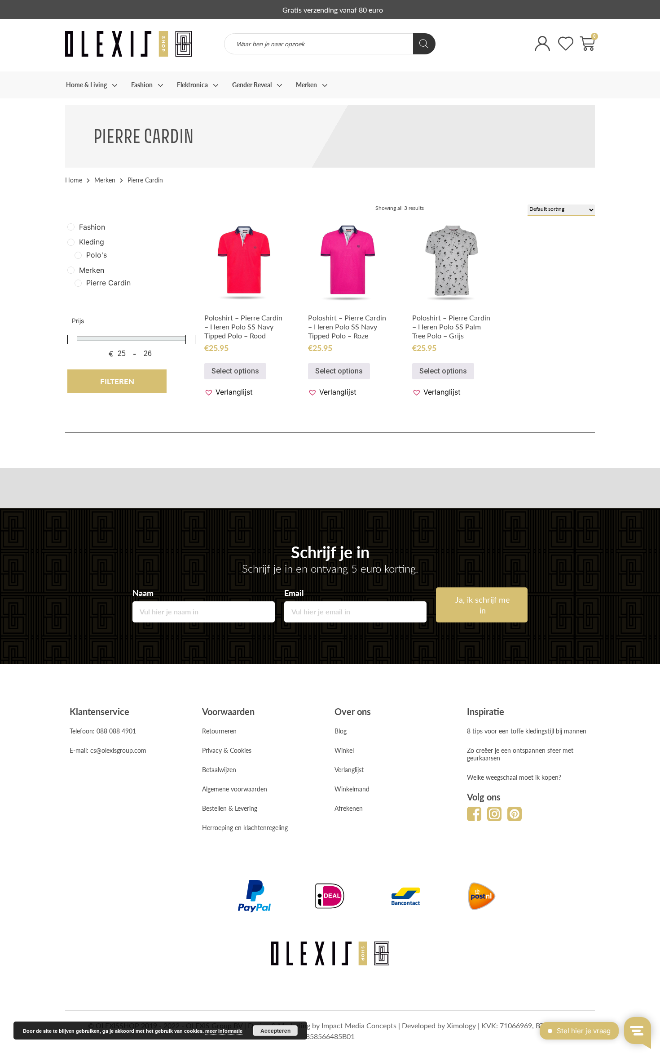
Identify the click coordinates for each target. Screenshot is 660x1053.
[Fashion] (71, 227)
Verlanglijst (349, 769)
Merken (104, 179)
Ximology (461, 1025)
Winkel (344, 750)
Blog (340, 730)
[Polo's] (78, 255)
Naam (143, 592)
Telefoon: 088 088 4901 (103, 730)
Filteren (117, 381)
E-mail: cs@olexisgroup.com (108, 750)
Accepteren (275, 1030)
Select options (235, 371)
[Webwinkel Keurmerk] (330, 505)
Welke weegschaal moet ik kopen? (514, 777)
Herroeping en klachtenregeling (245, 827)
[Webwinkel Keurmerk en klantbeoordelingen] (480, 49)
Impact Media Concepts (358, 1025)
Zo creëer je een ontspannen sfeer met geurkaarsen (520, 754)
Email (294, 592)
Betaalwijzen (219, 769)
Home (73, 179)
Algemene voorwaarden (234, 788)
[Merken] (71, 270)
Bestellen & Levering (229, 808)
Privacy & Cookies (226, 750)
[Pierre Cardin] (78, 283)
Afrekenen (348, 808)
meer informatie (223, 1030)
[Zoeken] (424, 43)
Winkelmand (352, 788)
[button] (228, 392)
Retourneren (219, 730)
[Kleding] (71, 242)
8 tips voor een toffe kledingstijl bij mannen (526, 730)
